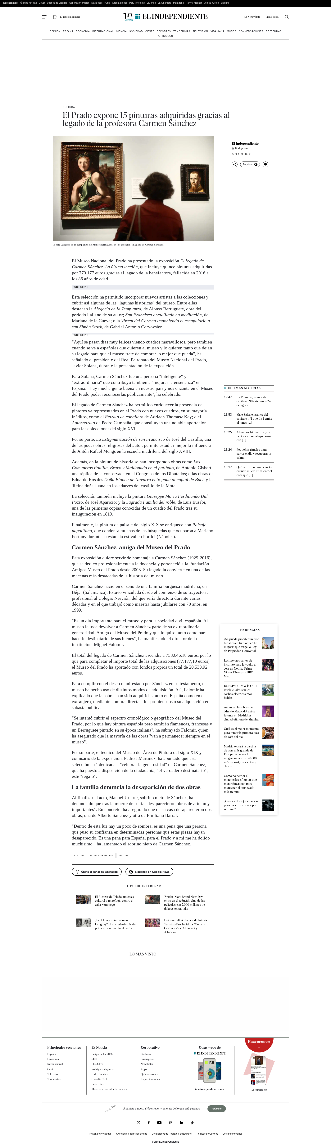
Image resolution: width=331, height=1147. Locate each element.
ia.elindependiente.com (209, 1089)
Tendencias (181, 31)
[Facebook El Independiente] (149, 1123)
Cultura (69, 106)
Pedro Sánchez (100, 1074)
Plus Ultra (97, 1063)
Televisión (200, 31)
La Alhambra (164, 2)
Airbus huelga (211, 2)
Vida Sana (217, 31)
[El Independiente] (165, 17)
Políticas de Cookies (207, 1133)
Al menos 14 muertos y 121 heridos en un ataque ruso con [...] (254, 436)
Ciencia (121, 31)
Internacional (103, 31)
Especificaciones (150, 1079)
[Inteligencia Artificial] (209, 1081)
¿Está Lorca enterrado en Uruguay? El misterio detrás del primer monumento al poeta (115, 924)
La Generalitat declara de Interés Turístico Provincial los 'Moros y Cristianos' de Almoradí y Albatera (185, 926)
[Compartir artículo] (235, 164)
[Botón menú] (44, 17)
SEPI (94, 1059)
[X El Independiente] (138, 1123)
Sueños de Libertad (57, 2)
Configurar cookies (232, 1133)
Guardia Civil (99, 1079)
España (68, 31)
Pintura (124, 855)
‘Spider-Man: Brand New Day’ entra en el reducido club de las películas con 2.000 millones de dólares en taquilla (184, 902)
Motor (231, 31)
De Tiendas (274, 31)
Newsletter (147, 1063)
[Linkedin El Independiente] (181, 1123)
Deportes (164, 31)
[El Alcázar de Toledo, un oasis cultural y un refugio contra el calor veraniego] (83, 903)
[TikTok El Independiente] (192, 1123)
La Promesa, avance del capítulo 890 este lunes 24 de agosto (254, 401)
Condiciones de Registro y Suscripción (172, 1133)
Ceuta (42, 2)
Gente (149, 31)
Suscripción (147, 1059)
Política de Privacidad (100, 1133)
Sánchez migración (79, 2)
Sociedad (136, 31)
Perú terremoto (137, 2)
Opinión (55, 31)
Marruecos (96, 2)
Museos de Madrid (101, 855)
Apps (144, 1069)
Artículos (165, 35)
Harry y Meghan (194, 2)
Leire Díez (98, 1084)
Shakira (225, 2)
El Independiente (245, 143)
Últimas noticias (28, 2)
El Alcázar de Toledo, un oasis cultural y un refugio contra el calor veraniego (114, 901)
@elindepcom (240, 148)
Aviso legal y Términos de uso (131, 1133)
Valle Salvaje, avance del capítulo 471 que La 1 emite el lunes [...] (254, 418)
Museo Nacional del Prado (101, 260)
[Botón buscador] (287, 17)
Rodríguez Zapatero (103, 1069)
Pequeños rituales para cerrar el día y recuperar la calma (254, 453)
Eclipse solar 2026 (102, 1054)
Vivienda (151, 2)
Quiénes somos (149, 1074)
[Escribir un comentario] (265, 164)
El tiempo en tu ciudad (70, 17)
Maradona (178, 2)
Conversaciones (251, 31)
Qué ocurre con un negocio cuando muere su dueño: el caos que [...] (254, 471)
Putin (107, 2)
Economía (83, 31)
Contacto (146, 1054)
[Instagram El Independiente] (170, 1123)
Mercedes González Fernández (109, 1089)
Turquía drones (119, 2)
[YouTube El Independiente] (159, 1123)
